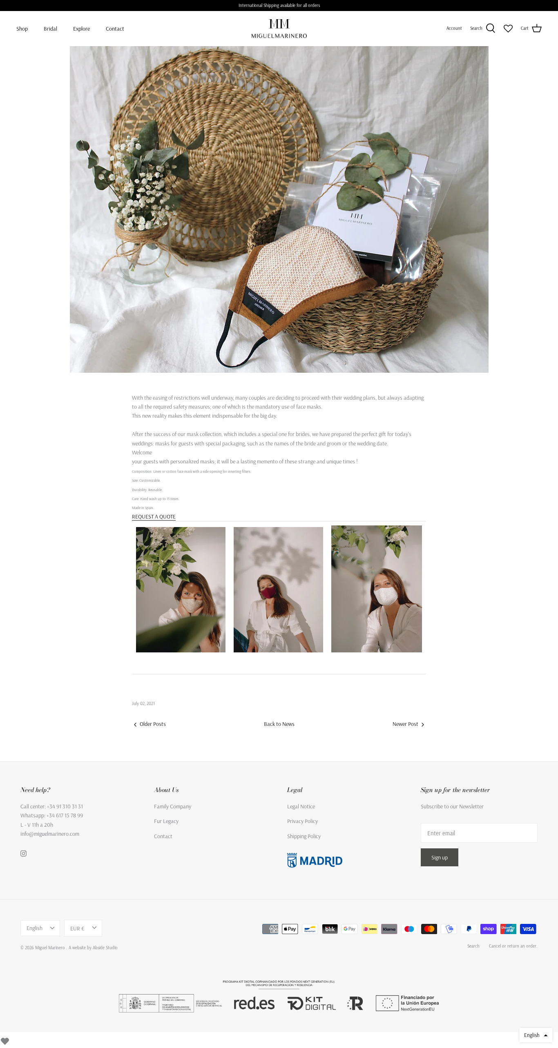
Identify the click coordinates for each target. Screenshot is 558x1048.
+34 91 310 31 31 (65, 806)
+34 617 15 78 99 (65, 815)
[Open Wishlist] (508, 28)
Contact (115, 28)
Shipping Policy (304, 836)
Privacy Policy (302, 821)
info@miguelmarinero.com (49, 833)
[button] (536, 1035)
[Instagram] (23, 853)
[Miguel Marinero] (279, 28)
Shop (22, 28)
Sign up (439, 857)
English (34, 928)
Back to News (279, 724)
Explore (81, 28)
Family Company (172, 806)
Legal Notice (301, 806)
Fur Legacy (166, 821)
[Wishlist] (5, 1040)
